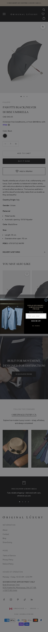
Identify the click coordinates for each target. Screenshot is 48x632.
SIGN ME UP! (36, 321)
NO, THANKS (36, 325)
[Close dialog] (46, 300)
